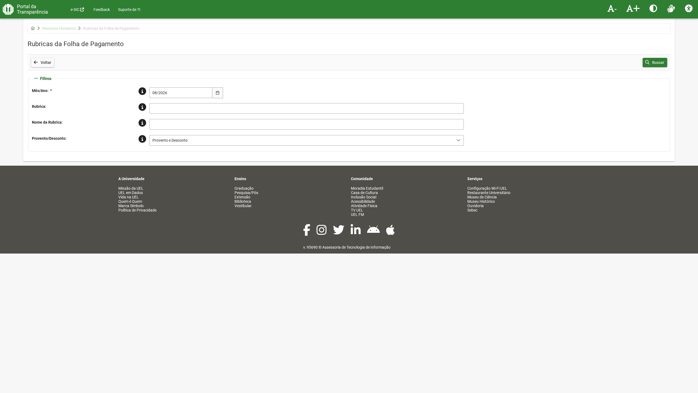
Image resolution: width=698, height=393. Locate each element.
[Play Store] (374, 233)
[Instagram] (322, 233)
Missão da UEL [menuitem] (130, 188)
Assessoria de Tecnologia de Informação (356, 247)
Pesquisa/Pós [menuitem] (246, 192)
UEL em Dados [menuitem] (130, 192)
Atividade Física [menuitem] (364, 206)
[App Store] (390, 233)
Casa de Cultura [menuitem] (364, 192)
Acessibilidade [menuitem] (363, 201)
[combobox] (181, 92)
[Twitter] (339, 233)
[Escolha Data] (217, 92)
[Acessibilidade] (689, 8)
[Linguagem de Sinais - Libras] (672, 8)
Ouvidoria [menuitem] (475, 206)
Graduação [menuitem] (244, 188)
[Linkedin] (356, 233)
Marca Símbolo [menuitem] (131, 206)
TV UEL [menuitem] (357, 210)
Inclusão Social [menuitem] (363, 197)
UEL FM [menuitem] (357, 214)
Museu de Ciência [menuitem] (482, 197)
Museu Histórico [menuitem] (481, 201)
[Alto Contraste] (654, 8)
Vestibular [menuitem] (243, 206)
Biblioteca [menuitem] (242, 201)
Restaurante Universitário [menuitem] (488, 192)
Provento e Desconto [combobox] (170, 140)
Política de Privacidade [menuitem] (137, 210)
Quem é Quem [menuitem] (130, 201)
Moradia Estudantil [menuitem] (367, 188)
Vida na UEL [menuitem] (128, 197)
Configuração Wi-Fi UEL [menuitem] (487, 188)
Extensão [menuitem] (242, 197)
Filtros (46, 78)
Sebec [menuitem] (472, 210)
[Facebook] (307, 233)
